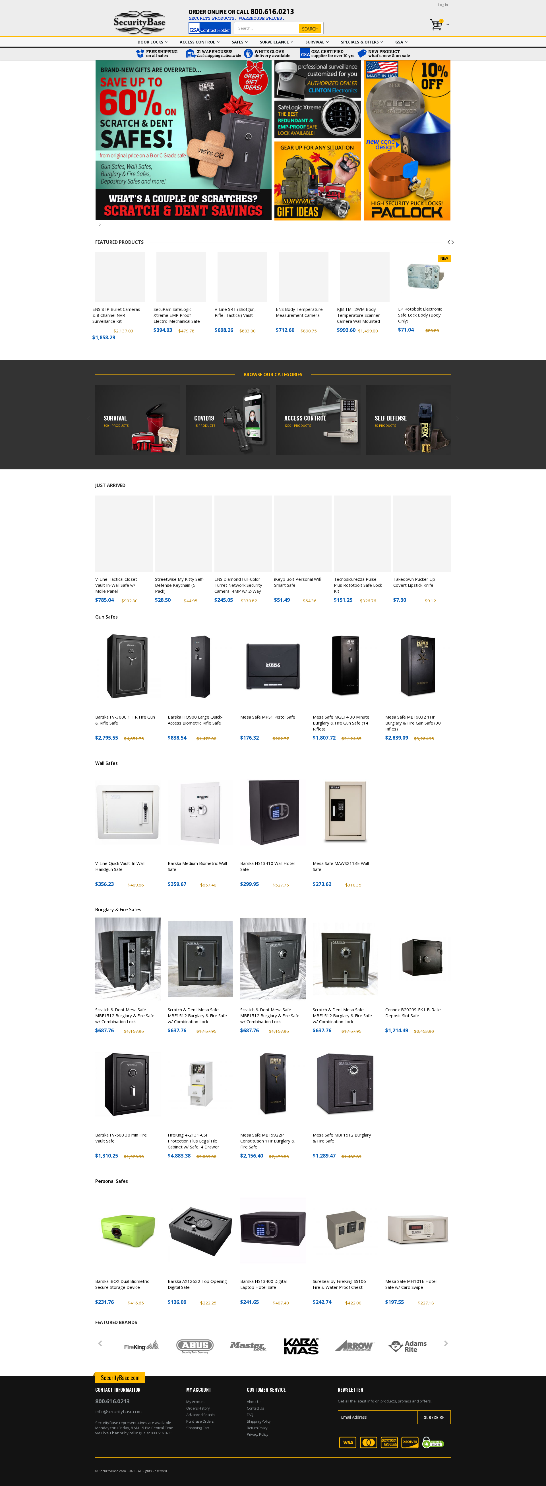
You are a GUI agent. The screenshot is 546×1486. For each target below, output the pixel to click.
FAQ (250, 1414)
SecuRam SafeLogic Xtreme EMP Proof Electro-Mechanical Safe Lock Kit (177, 318)
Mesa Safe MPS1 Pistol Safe (267, 717)
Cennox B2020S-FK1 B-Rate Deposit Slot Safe (413, 1012)
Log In (443, 4)
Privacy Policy (257, 1434)
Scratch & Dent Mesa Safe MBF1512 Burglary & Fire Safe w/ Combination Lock (124, 1015)
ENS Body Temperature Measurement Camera (299, 312)
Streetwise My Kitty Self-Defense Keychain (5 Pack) (179, 585)
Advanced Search (200, 1414)
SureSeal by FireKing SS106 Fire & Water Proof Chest (339, 1284)
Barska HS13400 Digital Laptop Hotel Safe (263, 1284)
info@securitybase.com (118, 1411)
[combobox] (277, 28)
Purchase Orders (200, 1421)
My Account (195, 1401)
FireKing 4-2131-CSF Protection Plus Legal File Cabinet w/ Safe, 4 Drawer (193, 1141)
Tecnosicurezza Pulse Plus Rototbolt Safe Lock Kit (358, 585)
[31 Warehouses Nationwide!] (213, 54)
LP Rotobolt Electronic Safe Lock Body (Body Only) (420, 315)
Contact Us (255, 1408)
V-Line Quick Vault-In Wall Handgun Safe (119, 866)
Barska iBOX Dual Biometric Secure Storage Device (122, 1284)
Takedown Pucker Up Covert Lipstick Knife (414, 582)
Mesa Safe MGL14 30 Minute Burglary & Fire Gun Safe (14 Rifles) (341, 723)
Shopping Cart (197, 1427)
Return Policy (257, 1427)
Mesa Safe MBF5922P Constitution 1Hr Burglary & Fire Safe (267, 1141)
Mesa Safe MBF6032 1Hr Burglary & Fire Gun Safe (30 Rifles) (413, 723)
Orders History (198, 1408)
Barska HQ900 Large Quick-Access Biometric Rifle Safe (195, 720)
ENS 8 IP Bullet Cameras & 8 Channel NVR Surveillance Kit (116, 315)
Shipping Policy (259, 1421)
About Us (254, 1401)
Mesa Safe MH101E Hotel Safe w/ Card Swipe (411, 1284)
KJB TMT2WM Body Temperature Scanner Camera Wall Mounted (358, 315)
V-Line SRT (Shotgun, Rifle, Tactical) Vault (235, 312)
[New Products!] (383, 54)
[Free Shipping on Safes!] (159, 54)
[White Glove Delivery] (270, 54)
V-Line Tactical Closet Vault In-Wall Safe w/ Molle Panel (116, 585)
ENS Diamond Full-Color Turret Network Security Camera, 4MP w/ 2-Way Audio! (238, 588)
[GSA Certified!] (327, 54)
